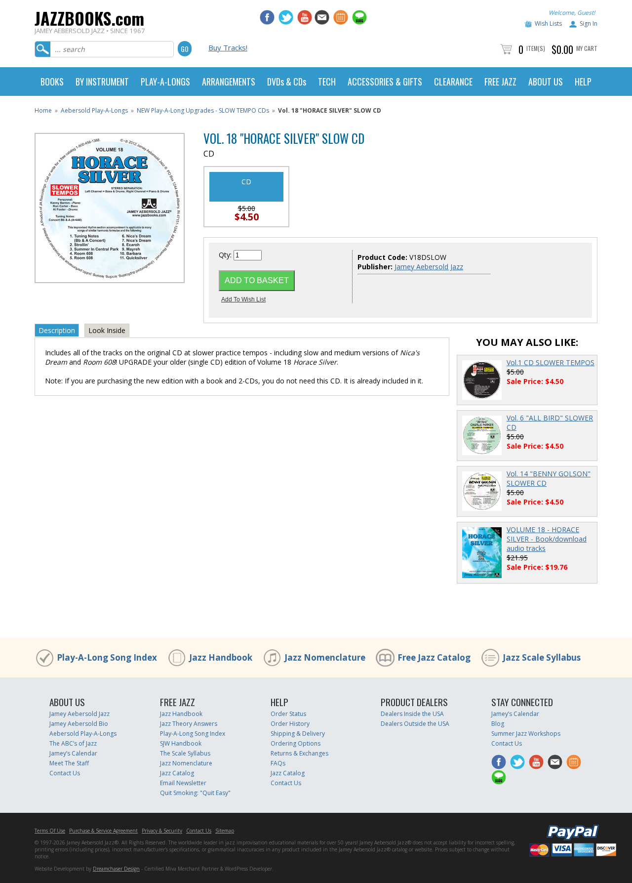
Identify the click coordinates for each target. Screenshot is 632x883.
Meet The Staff (69, 763)
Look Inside (106, 330)
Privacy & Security (162, 830)
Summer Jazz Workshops (525, 733)
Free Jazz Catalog (434, 657)
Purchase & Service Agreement (103, 830)
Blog (497, 723)
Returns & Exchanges (299, 753)
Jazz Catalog (177, 773)
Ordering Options (295, 743)
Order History (290, 723)
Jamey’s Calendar (73, 753)
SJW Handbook (180, 743)
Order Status (288, 714)
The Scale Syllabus (185, 753)
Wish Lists (548, 23)
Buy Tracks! (227, 47)
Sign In (588, 23)
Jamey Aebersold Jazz (429, 266)
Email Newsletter (183, 783)
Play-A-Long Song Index (107, 657)
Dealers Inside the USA (412, 714)
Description (57, 330)
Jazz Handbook (220, 657)
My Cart (586, 48)
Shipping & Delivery (298, 733)
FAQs (278, 763)
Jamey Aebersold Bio (78, 723)
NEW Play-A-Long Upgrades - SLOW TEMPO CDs (203, 110)
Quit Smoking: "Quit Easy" (195, 793)
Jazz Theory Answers (188, 723)
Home (43, 110)
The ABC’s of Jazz (73, 743)
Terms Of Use (50, 830)
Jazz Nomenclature (324, 657)
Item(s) (535, 48)
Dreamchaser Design (116, 868)
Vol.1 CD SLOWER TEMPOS (550, 362)
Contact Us (64, 773)
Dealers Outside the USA (415, 723)
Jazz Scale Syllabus (542, 657)
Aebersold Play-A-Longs (94, 110)
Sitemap (224, 830)
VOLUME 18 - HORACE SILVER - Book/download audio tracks (547, 539)
